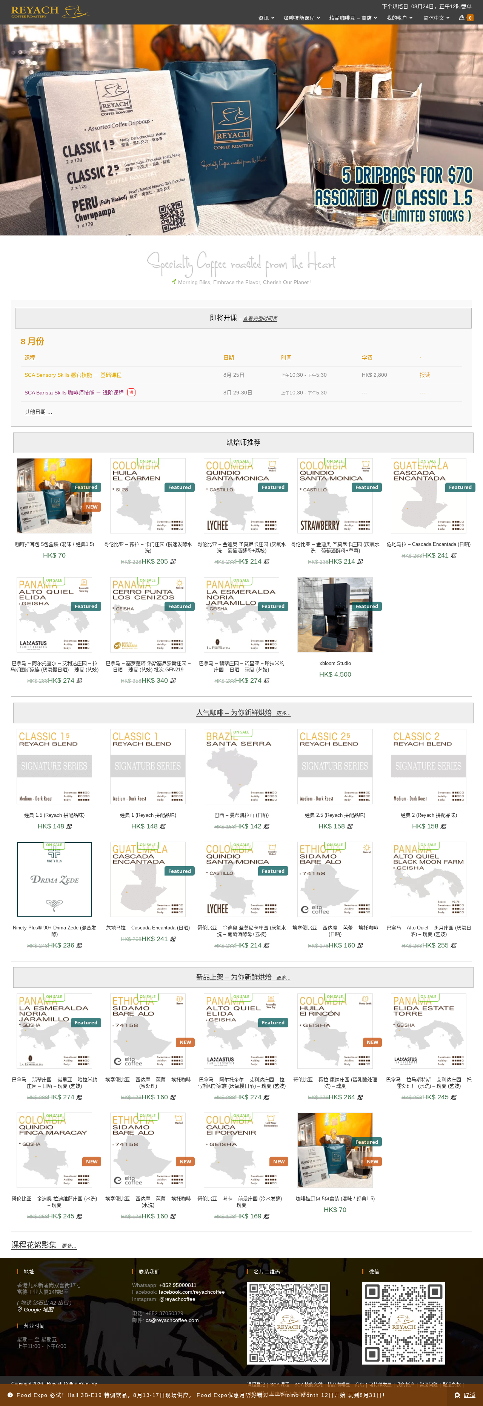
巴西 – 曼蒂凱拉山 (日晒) (241, 815)
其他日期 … (38, 412)
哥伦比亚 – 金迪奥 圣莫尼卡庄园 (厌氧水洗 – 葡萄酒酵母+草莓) (335, 547)
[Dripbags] (241, 129)
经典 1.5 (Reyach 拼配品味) (54, 815)
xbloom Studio (335, 663)
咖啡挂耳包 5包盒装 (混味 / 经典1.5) (54, 544)
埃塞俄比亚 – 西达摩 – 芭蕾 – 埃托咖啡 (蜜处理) (148, 1083)
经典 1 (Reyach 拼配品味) (148, 815)
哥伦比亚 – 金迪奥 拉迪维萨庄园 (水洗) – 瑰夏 (54, 1202)
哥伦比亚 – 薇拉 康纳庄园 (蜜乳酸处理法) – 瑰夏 (335, 1083)
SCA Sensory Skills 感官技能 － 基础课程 (73, 375)
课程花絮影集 (44, 1245)
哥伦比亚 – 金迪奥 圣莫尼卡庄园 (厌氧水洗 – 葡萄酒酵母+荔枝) (241, 547)
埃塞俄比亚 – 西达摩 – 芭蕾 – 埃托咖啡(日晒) (335, 931)
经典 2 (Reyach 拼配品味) (429, 815)
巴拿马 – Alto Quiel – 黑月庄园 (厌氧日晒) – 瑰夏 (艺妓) (428, 931)
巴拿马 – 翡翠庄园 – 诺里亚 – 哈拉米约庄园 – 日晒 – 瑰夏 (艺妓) (242, 666)
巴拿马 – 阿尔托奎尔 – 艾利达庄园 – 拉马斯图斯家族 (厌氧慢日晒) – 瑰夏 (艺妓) (54, 666)
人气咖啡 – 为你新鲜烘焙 (243, 713)
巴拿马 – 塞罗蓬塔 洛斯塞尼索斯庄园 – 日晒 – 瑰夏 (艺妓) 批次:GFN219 (148, 666)
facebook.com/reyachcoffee (192, 1292)
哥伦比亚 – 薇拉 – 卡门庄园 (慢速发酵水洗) (148, 547)
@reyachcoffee (177, 1299)
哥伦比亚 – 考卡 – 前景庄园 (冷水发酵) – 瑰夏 (241, 1202)
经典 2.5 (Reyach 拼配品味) (335, 815)
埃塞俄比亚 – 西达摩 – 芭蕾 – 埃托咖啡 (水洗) (148, 1202)
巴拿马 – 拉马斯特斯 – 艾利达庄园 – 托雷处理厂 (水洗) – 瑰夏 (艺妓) (429, 1083)
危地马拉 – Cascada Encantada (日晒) (429, 544)
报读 (425, 375)
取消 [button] (469, 1395)
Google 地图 (37, 1310)
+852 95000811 (178, 1285)
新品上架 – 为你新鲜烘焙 (243, 977)
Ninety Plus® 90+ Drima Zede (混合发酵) (54, 931)
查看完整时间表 (260, 318)
